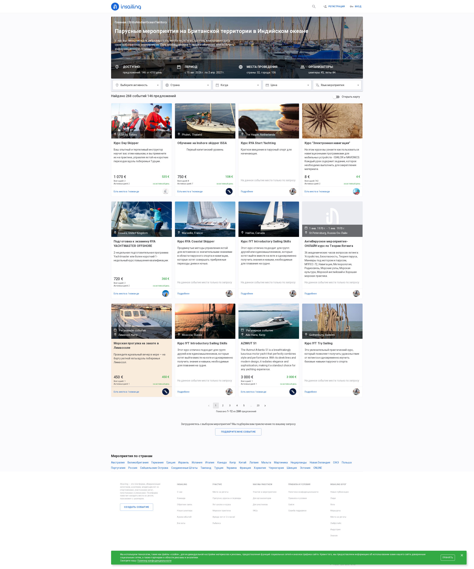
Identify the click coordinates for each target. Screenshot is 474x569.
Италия (209, 462)
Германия (157, 462)
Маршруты (335, 510)
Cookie (291, 504)
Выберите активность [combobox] (134, 85)
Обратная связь (184, 504)
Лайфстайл (335, 523)
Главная (120, 22)
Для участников (260, 504)
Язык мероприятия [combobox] (332, 85)
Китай (242, 462)
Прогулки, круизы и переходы (227, 498)
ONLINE (317, 467)
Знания (334, 535)
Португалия (118, 467)
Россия (132, 467)
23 (258, 405)
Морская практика (222, 510)
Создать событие (136, 507)
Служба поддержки (297, 510)
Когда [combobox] (224, 85)
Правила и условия (297, 498)
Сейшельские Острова (154, 467)
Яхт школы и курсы (222, 504)
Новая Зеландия (320, 462)
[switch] (334, 96)
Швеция (292, 467)
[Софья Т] (229, 191)
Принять (448, 557)
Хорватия (260, 467)
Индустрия (335, 529)
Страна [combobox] (175, 85)
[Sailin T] (165, 191)
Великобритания (138, 462)
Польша (347, 462)
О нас (179, 492)
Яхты (332, 504)
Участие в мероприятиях (265, 492)
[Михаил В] (356, 191)
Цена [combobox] (274, 85)
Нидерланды (299, 462)
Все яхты (181, 523)
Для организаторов (262, 498)
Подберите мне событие (238, 431)
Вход (358, 6)
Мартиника (281, 462)
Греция (170, 462)
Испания (197, 462)
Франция (245, 467)
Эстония (305, 467)
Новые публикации (339, 492)
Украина (231, 467)
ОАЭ (336, 462)
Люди (333, 498)
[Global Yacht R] (165, 293)
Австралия (118, 462)
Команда (181, 498)
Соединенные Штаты (184, 467)
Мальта (266, 462)
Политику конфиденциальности (154, 560)
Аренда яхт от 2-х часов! (224, 517)
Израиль (183, 462)
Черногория (276, 467)
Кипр (233, 462)
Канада (222, 462)
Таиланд (206, 467)
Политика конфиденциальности (303, 492)
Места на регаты (220, 492)
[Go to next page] (265, 405)
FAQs (255, 510)
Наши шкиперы (184, 510)
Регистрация (336, 6)
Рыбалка (217, 523)
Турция (218, 467)
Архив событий (184, 517)
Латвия (254, 462)
